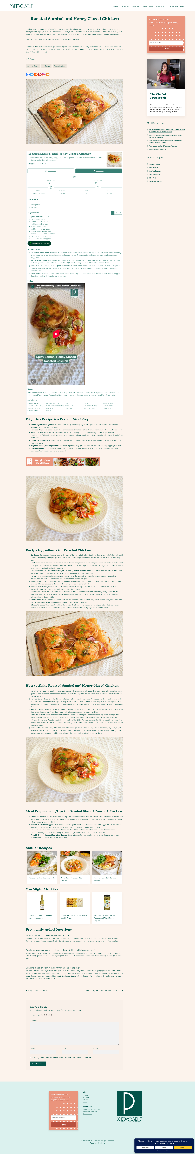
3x (120, 213)
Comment (34, 1020)
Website (96, 1048)
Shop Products (148, 6)
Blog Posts (152, 178)
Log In (182, 6)
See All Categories (155, 181)
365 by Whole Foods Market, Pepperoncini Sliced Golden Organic (104, 918)
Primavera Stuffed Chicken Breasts (42, 878)
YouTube (85, 1099)
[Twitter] (32, 74)
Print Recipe (52, 171)
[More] (47, 74)
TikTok (85, 1102)
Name (33, 1048)
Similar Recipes (59, 66)
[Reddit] (36, 74)
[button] (27, 59)
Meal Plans (125, 6)
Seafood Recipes (155, 171)
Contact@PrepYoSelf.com (91, 1109)
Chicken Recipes (154, 164)
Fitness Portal (173, 6)
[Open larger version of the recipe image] (114, 159)
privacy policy (68, 39)
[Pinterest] (40, 74)
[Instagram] (44, 74)
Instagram (86, 1095)
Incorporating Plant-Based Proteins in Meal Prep (103, 990)
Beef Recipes (153, 167)
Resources (135, 6)
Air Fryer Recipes (154, 174)
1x (112, 213)
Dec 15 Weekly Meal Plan (157, 149)
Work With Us (159, 6)
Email (64, 1048)
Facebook (86, 1097)
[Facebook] (28, 74)
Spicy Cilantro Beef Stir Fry (38, 990)
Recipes (115, 6)
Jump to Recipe (33, 66)
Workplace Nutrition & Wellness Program (163, 146)
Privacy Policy (87, 1114)
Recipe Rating (35, 1015)
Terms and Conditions (90, 1111)
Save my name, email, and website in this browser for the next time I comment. (61, 1058)
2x (116, 213)
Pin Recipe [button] (46, 66)
